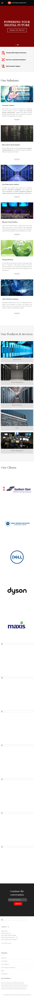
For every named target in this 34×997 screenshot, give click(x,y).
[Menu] (2, 3)
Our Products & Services (8, 967)
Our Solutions (5, 964)
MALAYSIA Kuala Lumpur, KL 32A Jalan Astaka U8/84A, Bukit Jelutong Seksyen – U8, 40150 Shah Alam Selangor (9, 935)
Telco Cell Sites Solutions (20, 988)
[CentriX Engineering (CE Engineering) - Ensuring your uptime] (17, 3)
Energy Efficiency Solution (7, 985)
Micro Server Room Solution (21, 985)
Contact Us (4, 974)
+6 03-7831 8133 (6, 943)
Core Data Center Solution (17, 983)
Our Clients (4, 961)
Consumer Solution (6, 983)
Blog (2, 970)
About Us (4, 958)
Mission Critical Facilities (7, 988)
